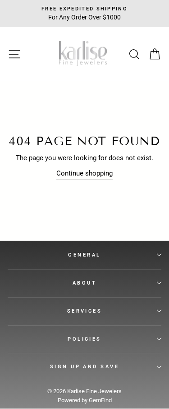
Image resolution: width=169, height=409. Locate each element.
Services (84, 311)
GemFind (100, 400)
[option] (84, 14)
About (84, 283)
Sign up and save (84, 366)
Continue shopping (84, 173)
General (84, 255)
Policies (84, 339)
